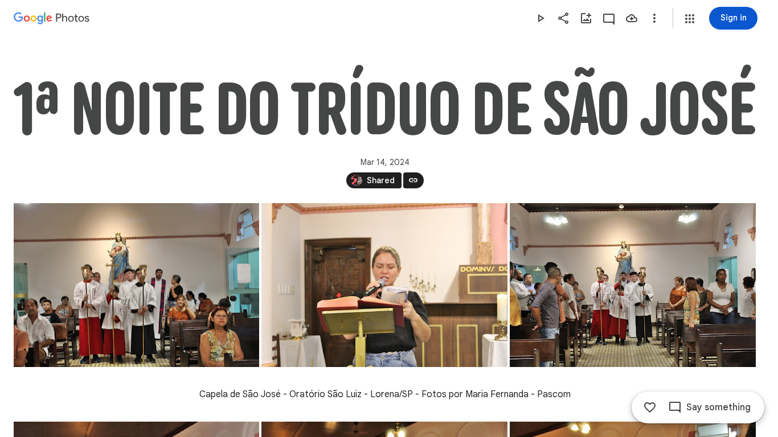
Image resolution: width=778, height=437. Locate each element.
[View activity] (608, 18)
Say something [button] (718, 407)
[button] (689, 18)
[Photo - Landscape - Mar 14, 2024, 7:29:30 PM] (384, 285)
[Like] (649, 407)
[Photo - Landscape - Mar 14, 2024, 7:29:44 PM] (633, 285)
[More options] (654, 18)
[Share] (563, 18)
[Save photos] (631, 18)
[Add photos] (586, 18)
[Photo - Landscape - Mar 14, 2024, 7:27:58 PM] (136, 285)
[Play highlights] (540, 18)
